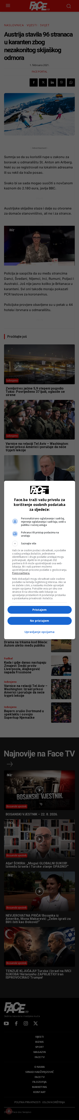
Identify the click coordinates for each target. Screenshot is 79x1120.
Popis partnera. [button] (21, 573)
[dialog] (39, 560)
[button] (39, 543)
